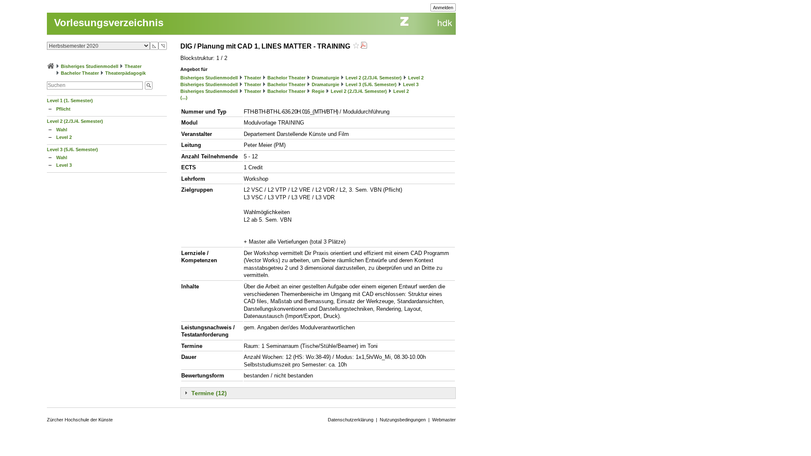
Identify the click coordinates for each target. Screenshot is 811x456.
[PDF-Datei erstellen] (363, 46)
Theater (133, 66)
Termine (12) (209, 393)
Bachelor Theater (80, 73)
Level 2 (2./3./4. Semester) (75, 121)
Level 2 (64, 137)
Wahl (61, 129)
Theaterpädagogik (125, 73)
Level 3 (64, 165)
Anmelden (443, 7)
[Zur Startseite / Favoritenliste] (50, 66)
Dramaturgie (325, 77)
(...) (184, 97)
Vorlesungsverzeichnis (108, 22)
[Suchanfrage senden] (148, 85)
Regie (318, 91)
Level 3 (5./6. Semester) (72, 149)
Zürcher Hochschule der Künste (80, 419)
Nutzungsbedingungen (403, 419)
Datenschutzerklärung (350, 419)
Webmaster (444, 419)
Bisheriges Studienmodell (89, 66)
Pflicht (63, 108)
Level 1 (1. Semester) (70, 100)
